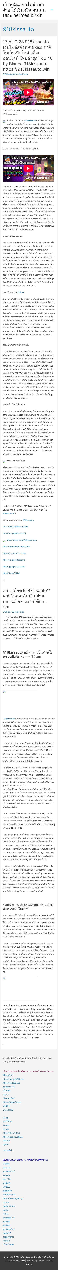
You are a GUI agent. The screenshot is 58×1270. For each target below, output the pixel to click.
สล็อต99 (6, 1090)
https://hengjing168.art (13, 1079)
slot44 (6, 1094)
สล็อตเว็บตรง (8, 1237)
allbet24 (6, 1141)
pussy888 (7, 1191)
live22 (5, 1214)
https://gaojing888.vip (13, 1137)
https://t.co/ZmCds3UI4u (14, 553)
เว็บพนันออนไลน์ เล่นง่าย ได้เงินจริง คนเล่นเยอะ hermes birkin (24, 10)
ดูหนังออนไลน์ (9, 1087)
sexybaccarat (9, 1194)
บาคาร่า (6, 1241)
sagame (6, 1175)
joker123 (7, 1168)
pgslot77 (7, 1233)
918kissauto (8, 74)
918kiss (20, 292)
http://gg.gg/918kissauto (14, 566)
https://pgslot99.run (12, 1102)
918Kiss (6, 612)
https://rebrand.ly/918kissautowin (22, 540)
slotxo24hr (8, 1150)
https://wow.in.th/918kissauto (16, 546)
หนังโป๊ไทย (7, 1121)
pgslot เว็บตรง (9, 1206)
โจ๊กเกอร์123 (8, 1075)
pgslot (5, 1144)
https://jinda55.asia (11, 1083)
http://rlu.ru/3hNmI (11, 573)
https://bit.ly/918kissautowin (15, 526)
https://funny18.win (11, 1133)
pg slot (6, 1129)
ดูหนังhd (6, 1225)
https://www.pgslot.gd (13, 1198)
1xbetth (6, 1125)
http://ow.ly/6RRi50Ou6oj (14, 533)
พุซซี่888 (6, 1106)
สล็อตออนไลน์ (8, 1098)
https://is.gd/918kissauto (14, 560)
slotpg (5, 1117)
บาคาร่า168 (8, 1110)
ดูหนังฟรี (6, 1183)
